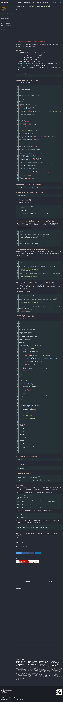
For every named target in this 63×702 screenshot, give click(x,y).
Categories (27, 2)
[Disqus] (39, 601)
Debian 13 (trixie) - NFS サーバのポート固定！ (33, 663)
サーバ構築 (25, 544)
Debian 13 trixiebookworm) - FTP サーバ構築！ (56, 663)
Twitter (3, 27)
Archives (20, 2)
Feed (14, 697)
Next (50, 581)
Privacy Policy (53, 2)
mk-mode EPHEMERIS (6, 25)
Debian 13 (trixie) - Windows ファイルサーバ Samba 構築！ (21, 663)
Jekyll (15, 699)
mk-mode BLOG (5, 2)
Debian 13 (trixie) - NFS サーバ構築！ (44, 662)
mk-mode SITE (5, 20)
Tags (33, 2)
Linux (26, 542)
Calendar (39, 2)
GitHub (3, 29)
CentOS (22, 542)
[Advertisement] (39, 18)
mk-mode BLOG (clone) (6, 21)
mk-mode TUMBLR (6, 23)
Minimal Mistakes (20, 699)
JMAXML (45, 2)
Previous (27, 581)
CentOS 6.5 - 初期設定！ (25, 63)
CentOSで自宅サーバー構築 (28, 65)
